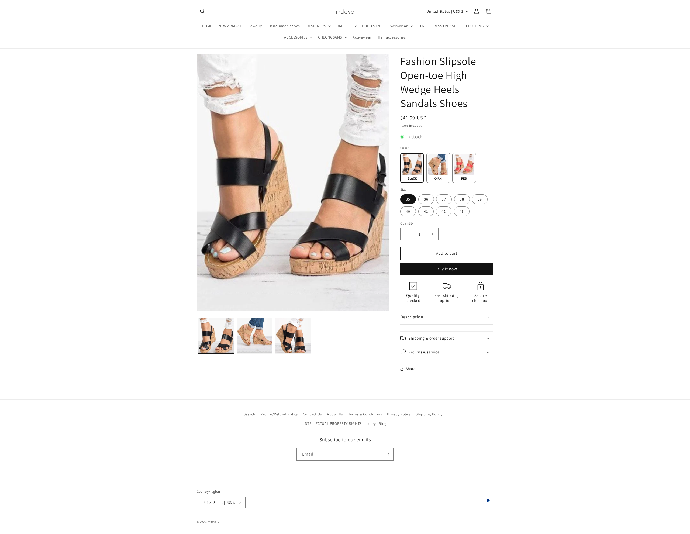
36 (426, 199)
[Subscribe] (387, 454)
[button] (203, 11)
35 (408, 199)
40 (408, 211)
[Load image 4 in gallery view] (254, 336)
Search (250, 414)
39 (480, 199)
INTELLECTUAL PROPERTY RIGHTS (332, 423)
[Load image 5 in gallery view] (293, 336)
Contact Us (312, 414)
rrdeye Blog (376, 423)
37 (444, 199)
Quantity (407, 223)
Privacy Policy (398, 414)
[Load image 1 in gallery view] (216, 336)
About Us (335, 414)
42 (443, 211)
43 (462, 211)
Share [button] (411, 368)
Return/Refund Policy (279, 414)
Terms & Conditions (365, 414)
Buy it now (447, 268)
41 (426, 211)
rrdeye (212, 521)
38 (462, 199)
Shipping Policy (429, 414)
